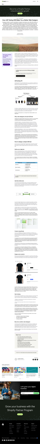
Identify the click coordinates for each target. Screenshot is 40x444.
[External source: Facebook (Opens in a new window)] (33, 359)
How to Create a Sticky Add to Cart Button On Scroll (24, 336)
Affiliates (18, 431)
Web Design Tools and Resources (6, 373)
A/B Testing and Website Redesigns (21, 317)
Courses (25, 430)
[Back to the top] (3, 424)
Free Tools (25, 431)
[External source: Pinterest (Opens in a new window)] (13, 440)
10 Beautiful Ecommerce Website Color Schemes (7, 375)
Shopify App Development (17, 373)
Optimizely (27, 310)
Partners (18, 430)
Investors (10, 430)
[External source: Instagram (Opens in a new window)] (8, 440)
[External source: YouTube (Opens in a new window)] (6, 440)
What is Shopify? (11, 425)
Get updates (36, 393)
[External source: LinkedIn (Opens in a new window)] (37, 359)
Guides (25, 428)
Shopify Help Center (34, 425)
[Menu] (38, 1)
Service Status (33, 430)
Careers (10, 428)
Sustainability (11, 433)
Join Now (34, 1)
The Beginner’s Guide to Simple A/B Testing (22, 316)
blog (17, 18)
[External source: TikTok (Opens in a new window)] (10, 440)
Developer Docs (19, 425)
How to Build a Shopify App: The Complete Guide (18, 375)
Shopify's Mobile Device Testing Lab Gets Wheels (23, 343)
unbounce (31, 310)
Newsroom (10, 431)
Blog (24, 425)
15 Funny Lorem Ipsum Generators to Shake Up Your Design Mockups (31, 375)
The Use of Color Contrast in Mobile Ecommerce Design (24, 344)
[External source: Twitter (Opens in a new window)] (35, 359)
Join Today (20, 13)
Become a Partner (6, 64)
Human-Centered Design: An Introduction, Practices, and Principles (26, 346)
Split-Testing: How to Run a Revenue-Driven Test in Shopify (28, 352)
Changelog (25, 433)
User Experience (21, 18)
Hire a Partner (33, 428)
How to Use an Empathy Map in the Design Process (24, 345)
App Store (18, 428)
